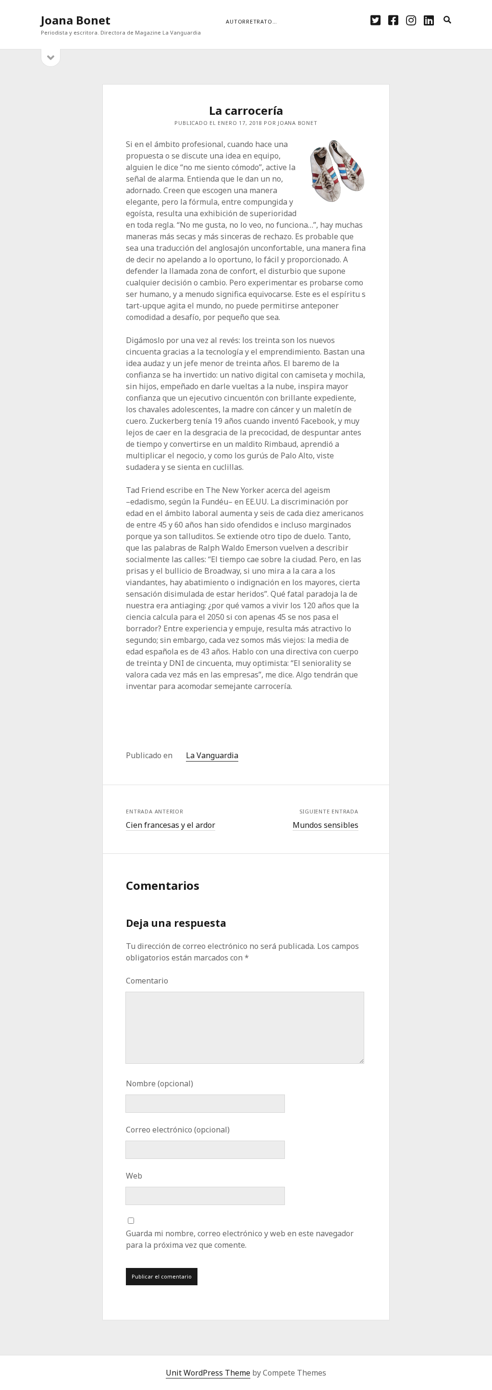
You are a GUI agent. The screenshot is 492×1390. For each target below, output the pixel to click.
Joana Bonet (76, 20)
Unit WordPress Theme (208, 1372)
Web (134, 1175)
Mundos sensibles (325, 825)
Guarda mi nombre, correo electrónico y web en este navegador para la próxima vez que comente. (240, 1239)
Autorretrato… (251, 21)
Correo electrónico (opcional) (178, 1129)
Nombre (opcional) (159, 1083)
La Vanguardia (212, 755)
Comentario (147, 980)
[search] (447, 20)
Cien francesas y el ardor (170, 825)
